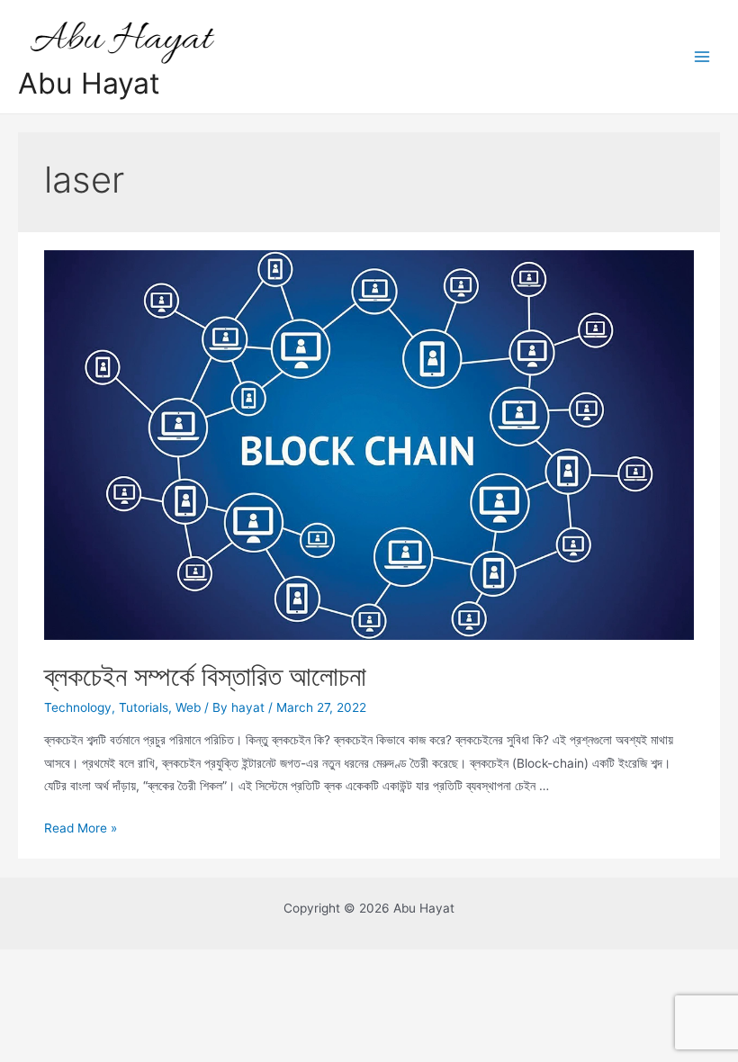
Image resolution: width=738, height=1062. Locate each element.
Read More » (80, 828)
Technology (78, 707)
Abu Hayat (89, 83)
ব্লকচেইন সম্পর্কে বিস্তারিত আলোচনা (205, 676)
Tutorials (143, 707)
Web (188, 707)
